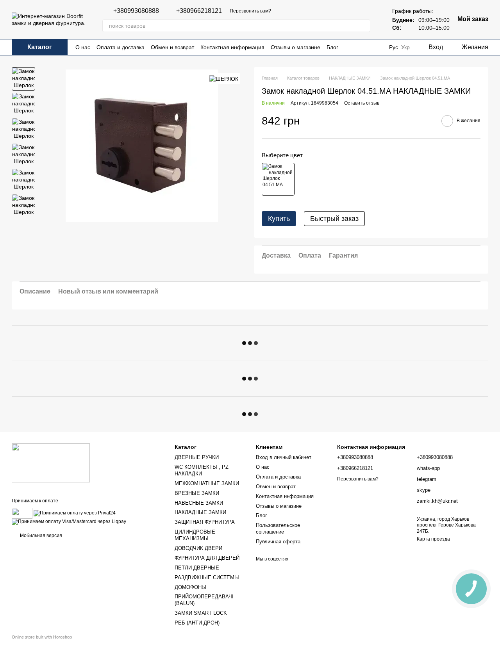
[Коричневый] (278, 179)
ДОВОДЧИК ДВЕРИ (198, 548)
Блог (332, 47)
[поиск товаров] (364, 26)
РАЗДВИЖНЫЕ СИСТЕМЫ (207, 577)
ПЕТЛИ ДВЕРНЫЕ (197, 568)
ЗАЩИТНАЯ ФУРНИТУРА (205, 522)
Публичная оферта (278, 541)
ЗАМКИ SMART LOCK (201, 613)
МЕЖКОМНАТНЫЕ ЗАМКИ (207, 483)
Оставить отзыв (361, 103)
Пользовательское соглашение (278, 528)
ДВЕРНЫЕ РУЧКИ (197, 457)
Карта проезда (433, 539)
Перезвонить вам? (250, 11)
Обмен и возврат (172, 47)
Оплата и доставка (120, 47)
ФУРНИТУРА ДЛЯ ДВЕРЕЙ (207, 558)
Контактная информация (232, 47)
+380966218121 (199, 11)
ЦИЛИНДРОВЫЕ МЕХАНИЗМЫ (195, 535)
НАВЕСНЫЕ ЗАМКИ (199, 503)
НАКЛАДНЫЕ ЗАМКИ (200, 512)
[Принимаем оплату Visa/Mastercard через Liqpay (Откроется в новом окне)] (69, 522)
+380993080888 (136, 11)
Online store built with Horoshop (42, 637)
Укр (405, 47)
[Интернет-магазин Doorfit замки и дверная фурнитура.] (51, 462)
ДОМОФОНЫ (190, 587)
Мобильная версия (40, 535)
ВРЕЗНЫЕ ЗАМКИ (197, 493)
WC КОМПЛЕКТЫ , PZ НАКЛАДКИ (202, 470)
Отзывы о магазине (295, 47)
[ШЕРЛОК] (223, 78)
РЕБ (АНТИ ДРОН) (197, 623)
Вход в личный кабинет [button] (283, 457)
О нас (82, 47)
